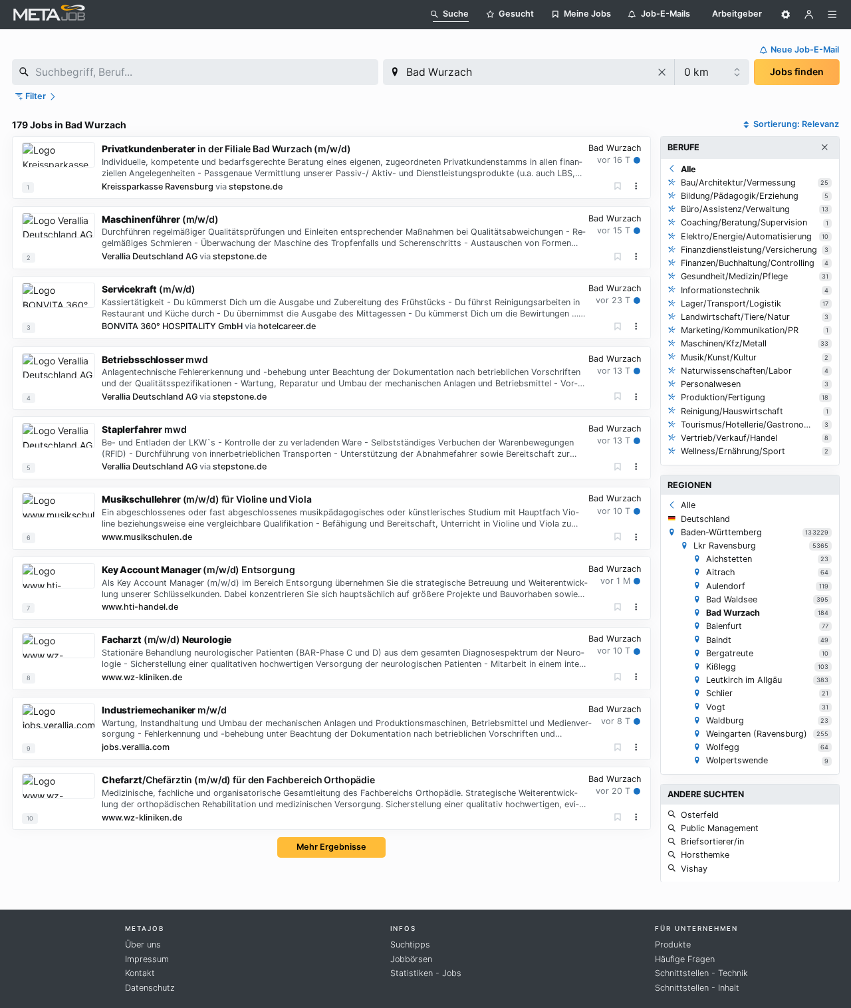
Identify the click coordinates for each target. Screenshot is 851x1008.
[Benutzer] (809, 14)
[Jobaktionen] (636, 186)
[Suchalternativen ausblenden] (824, 147)
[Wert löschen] (662, 72)
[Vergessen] (618, 186)
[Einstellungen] (785, 14)
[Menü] (832, 14)
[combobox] (195, 72)
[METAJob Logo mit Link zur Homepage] (49, 14)
